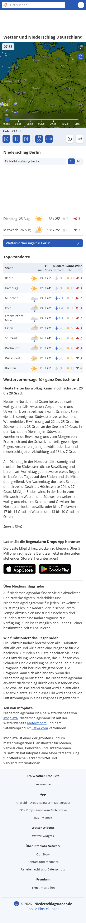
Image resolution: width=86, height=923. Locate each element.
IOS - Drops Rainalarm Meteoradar (43, 810)
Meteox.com (37, 723)
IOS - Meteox (43, 818)
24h (79, 161)
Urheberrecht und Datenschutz (43, 869)
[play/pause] (16, 139)
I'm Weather (43, 784)
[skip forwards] (26, 139)
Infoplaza (10, 718)
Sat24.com (40, 728)
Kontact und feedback (43, 862)
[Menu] (81, 5)
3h (71, 161)
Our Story (43, 854)
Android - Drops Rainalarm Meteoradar (43, 803)
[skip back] (6, 139)
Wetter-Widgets (43, 836)
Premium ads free (43, 888)
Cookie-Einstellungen (43, 909)
